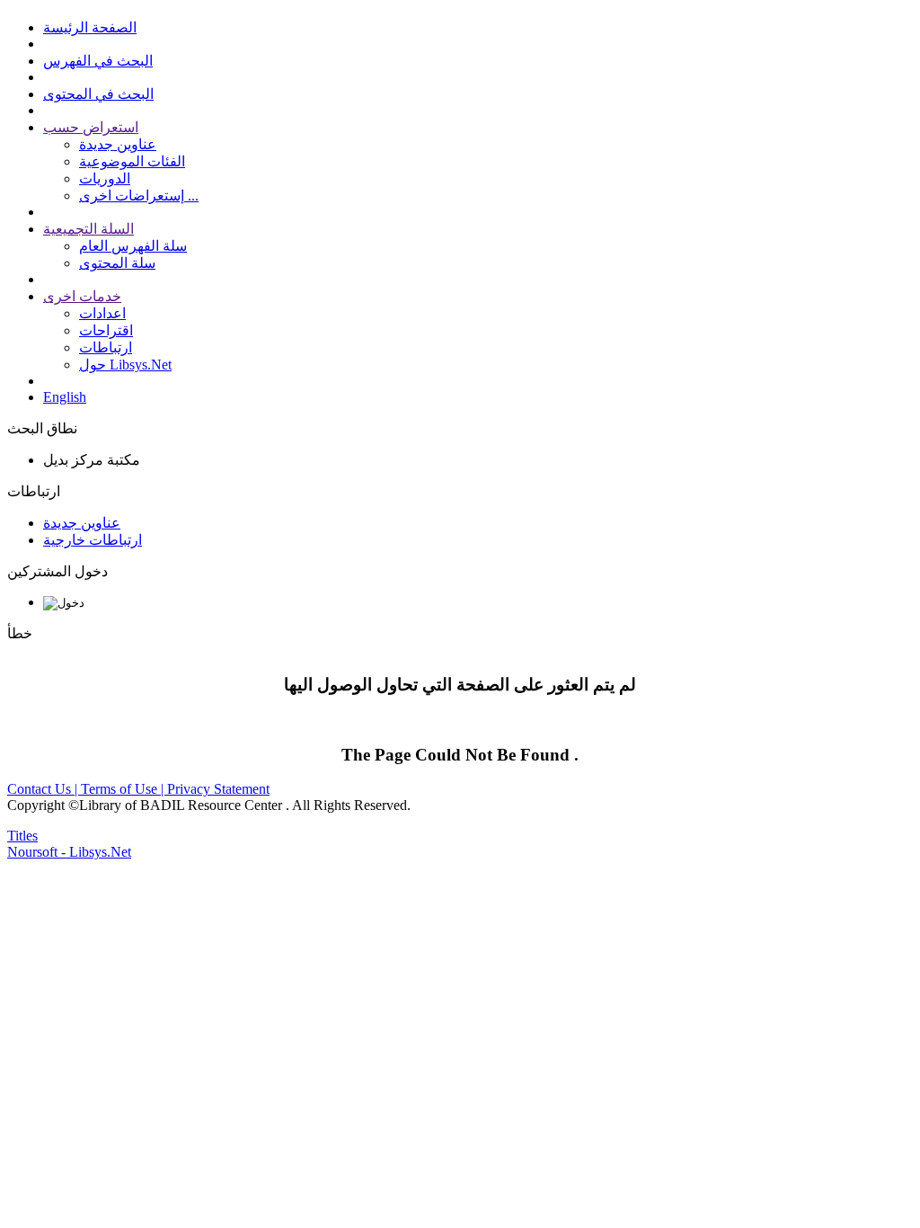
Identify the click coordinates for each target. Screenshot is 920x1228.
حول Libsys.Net (125, 364)
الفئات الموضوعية (132, 161)
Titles (22, 835)
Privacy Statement (218, 788)
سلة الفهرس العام (133, 246)
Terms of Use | (124, 788)
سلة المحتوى (117, 263)
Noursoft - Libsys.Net (69, 851)
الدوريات (104, 178)
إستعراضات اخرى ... (139, 195)
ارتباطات (105, 347)
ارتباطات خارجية (92, 539)
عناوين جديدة (117, 144)
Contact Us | (44, 788)
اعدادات (102, 313)
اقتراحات (106, 330)
